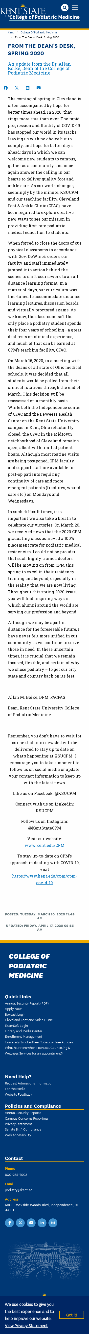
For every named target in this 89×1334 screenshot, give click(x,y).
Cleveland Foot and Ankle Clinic (29, 1019)
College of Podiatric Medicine (44, 16)
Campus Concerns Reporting (26, 1118)
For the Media (15, 1088)
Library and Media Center (23, 1030)
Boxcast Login (15, 1014)
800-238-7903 (16, 1174)
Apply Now (13, 1008)
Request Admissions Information (29, 1083)
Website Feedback (18, 1094)
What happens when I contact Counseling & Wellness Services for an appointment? (37, 1050)
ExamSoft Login (16, 1025)
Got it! (71, 1314)
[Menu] (75, 8)
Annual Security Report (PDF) (27, 1003)
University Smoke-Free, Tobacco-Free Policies (39, 1042)
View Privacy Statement (26, 1325)
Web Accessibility (18, 1134)
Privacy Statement (18, 1123)
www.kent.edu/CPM (44, 845)
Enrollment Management (23, 1036)
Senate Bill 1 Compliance (23, 1129)
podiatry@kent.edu (19, 1189)
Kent (11, 32)
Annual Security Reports (23, 1112)
